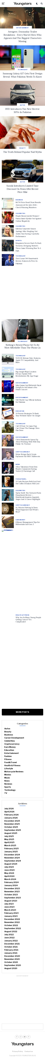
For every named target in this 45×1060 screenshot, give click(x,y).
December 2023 (12, 888)
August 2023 (10, 901)
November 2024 (12, 858)
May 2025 (9, 839)
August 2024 (10, 864)
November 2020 (12, 959)
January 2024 (11, 885)
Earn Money (10, 747)
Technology (9, 790)
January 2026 (11, 818)
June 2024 (9, 870)
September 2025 (12, 830)
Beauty (7, 732)
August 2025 (10, 833)
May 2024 (9, 873)
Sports (7, 787)
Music (7, 778)
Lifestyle (8, 768)
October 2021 (11, 947)
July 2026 (9, 808)
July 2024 (9, 867)
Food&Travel (10, 762)
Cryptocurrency (11, 744)
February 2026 (11, 815)
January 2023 (11, 916)
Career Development (14, 738)
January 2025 (11, 852)
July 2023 (9, 904)
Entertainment (11, 753)
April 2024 (9, 876)
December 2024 (12, 855)
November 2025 (12, 824)
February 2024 (11, 882)
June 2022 (9, 938)
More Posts (22, 712)
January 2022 (11, 941)
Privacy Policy (17, 1051)
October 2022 (11, 925)
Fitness (8, 759)
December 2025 (12, 821)
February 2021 (11, 950)
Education (9, 750)
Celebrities (9, 741)
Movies (7, 775)
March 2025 (10, 845)
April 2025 (9, 842)
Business (8, 735)
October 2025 (11, 827)
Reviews (8, 784)
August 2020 (10, 968)
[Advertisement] (22, 292)
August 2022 (10, 931)
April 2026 (9, 812)
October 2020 (11, 962)
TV (5, 793)
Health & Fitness (12, 765)
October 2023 (11, 895)
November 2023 (12, 891)
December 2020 (12, 956)
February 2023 (11, 913)
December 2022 (12, 919)
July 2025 (9, 836)
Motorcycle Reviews (13, 772)
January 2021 (10, 953)
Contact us (28, 1051)
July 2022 (9, 934)
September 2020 (12, 965)
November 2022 (12, 922)
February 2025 (11, 848)
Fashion (8, 756)
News (7, 781)
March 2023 (10, 910)
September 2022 (12, 928)
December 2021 (12, 944)
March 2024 (10, 879)
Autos (7, 729)
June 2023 (9, 907)
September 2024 (12, 861)
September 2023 (12, 898)
